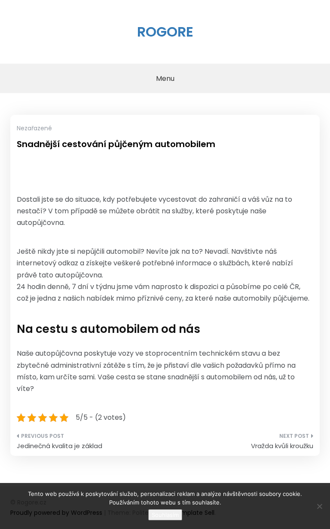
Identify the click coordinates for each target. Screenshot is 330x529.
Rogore (165, 31)
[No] (319, 506)
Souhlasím (165, 514)
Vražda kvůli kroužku (282, 445)
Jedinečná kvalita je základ (59, 445)
